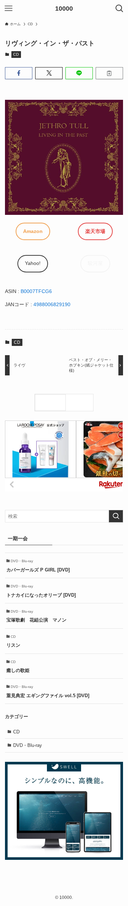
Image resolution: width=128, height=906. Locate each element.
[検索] (81, 402)
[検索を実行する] (116, 516)
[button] (18, 73)
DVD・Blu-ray (27, 745)
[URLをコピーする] (109, 73)
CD (16, 54)
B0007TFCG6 (36, 291)
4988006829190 (51, 304)
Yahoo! (33, 263)
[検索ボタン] (119, 8)
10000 (64, 8)
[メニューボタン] (8, 8)
